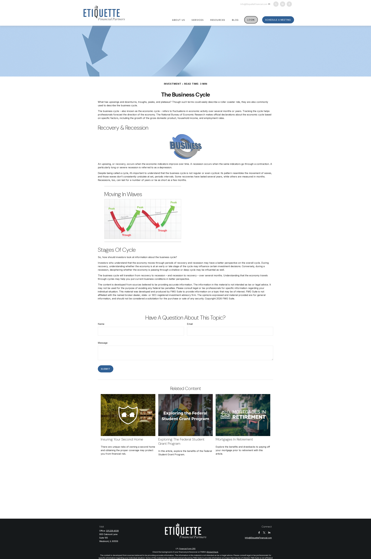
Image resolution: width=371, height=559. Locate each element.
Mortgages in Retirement (234, 439)
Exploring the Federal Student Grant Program (181, 441)
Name (101, 323)
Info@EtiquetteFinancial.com (253, 4)
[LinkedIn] (282, 4)
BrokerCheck (212, 552)
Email (190, 323)
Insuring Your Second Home (122, 439)
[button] (178, 19)
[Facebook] (289, 4)
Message (103, 342)
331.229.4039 (112, 531)
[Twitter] (276, 4)
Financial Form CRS (187, 549)
